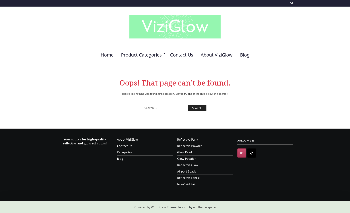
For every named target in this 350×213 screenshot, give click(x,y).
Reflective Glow (187, 165)
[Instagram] (241, 153)
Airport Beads (186, 171)
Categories (124, 152)
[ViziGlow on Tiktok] (251, 153)
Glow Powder (186, 159)
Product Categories (141, 55)
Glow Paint (184, 152)
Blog (245, 55)
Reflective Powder (189, 146)
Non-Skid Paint (187, 184)
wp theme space (204, 207)
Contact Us (181, 55)
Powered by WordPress (150, 207)
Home (107, 55)
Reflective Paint (187, 140)
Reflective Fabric (188, 178)
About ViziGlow (217, 55)
